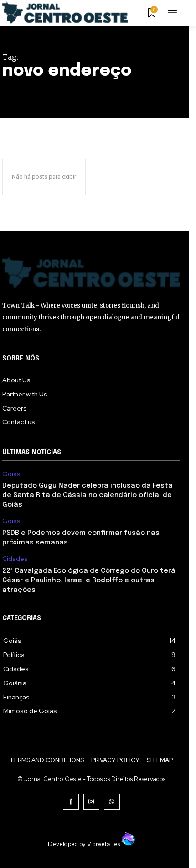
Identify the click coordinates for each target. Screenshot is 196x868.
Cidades (15, 559)
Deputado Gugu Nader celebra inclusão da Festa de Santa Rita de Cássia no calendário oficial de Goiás (87, 495)
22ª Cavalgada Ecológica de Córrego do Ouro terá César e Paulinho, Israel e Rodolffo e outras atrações (88, 580)
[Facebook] (71, 802)
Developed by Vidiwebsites (84, 844)
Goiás (11, 474)
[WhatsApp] (112, 802)
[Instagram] (91, 802)
